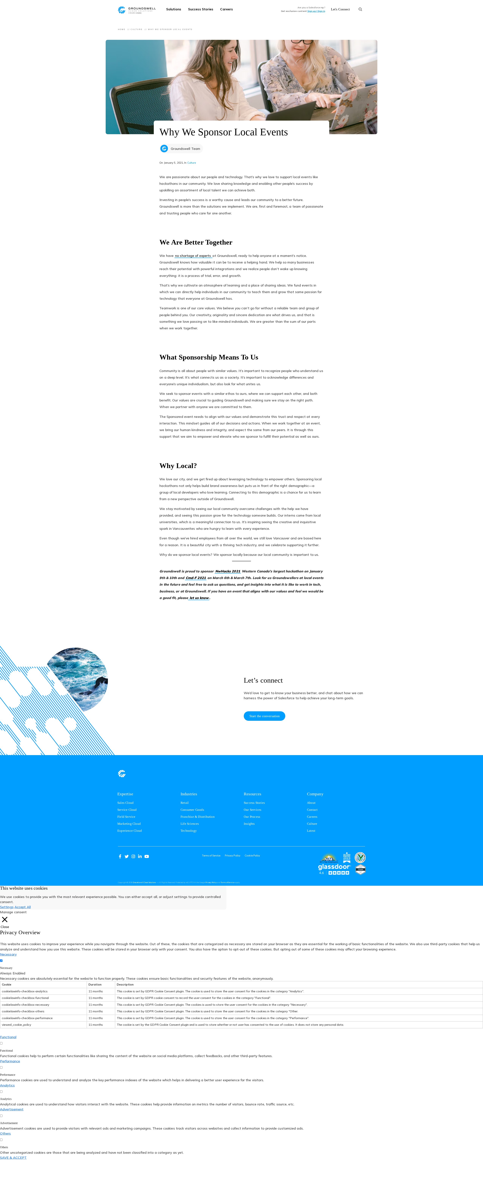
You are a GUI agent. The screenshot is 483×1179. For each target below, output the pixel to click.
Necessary (6, 968)
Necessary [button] (8, 954)
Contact (312, 810)
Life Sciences (190, 824)
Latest (311, 830)
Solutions (173, 9)
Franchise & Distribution (198, 817)
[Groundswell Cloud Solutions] (138, 9)
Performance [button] (10, 1061)
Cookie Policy (252, 855)
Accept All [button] (23, 907)
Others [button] (5, 1133)
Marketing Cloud (129, 824)
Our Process (252, 817)
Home (121, 29)
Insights (249, 824)
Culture (137, 29)
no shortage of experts (193, 255)
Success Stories (200, 9)
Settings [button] (7, 907)
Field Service (126, 817)
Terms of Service (211, 855)
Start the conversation (264, 716)
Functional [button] (8, 1037)
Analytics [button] (7, 1085)
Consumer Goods (192, 810)
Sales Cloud (125, 803)
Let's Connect (340, 9)
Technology (189, 830)
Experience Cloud (129, 830)
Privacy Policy (232, 855)
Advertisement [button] (11, 1109)
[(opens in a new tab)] (329, 857)
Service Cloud (127, 810)
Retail (185, 803)
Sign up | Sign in (316, 11)
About (311, 803)
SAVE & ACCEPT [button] (13, 1157)
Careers (226, 9)
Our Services (252, 810)
